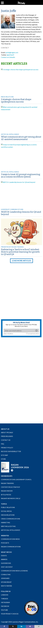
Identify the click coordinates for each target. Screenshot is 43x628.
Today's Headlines (8, 333)
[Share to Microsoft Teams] (30, 626)
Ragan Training (7, 483)
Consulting (5, 574)
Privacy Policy (7, 448)
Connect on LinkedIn (8, 57)
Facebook (5, 606)
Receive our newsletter (11, 451)
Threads (4, 599)
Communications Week (10, 539)
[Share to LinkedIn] (21, 626)
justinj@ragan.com (12, 52)
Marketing (5, 522)
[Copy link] (38, 626)
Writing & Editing (8, 526)
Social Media (6, 511)
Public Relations (8, 507)
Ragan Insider (6, 491)
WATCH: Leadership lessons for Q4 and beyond (21, 213)
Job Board (5, 578)
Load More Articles (21, 261)
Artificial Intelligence (10, 134)
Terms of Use (35, 333)
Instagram (5, 602)
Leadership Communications (12, 209)
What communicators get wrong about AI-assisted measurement (21, 138)
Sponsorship (6, 582)
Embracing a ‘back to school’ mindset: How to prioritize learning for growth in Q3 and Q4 (20, 252)
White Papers (6, 586)
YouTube (4, 610)
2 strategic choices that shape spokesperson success (16, 100)
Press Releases (7, 436)
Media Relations (7, 97)
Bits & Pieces (6, 495)
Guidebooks (6, 563)
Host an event (7, 567)
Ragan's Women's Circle (10, 498)
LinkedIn (4, 595)
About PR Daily (7, 432)
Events (4, 555)
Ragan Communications (11, 547)
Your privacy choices (9, 614)
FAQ (2, 444)
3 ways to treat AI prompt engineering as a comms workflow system (20, 175)
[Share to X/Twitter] (13, 626)
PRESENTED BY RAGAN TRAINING (12, 247)
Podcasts (5, 543)
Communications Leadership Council (16, 479)
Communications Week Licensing (14, 571)
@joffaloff (10, 55)
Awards (4, 559)
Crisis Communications (10, 519)
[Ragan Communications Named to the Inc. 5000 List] (31, 608)
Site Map (4, 455)
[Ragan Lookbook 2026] (15, 467)
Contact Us (5, 440)
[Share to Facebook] (4, 626)
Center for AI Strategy (10, 487)
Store (3, 459)
